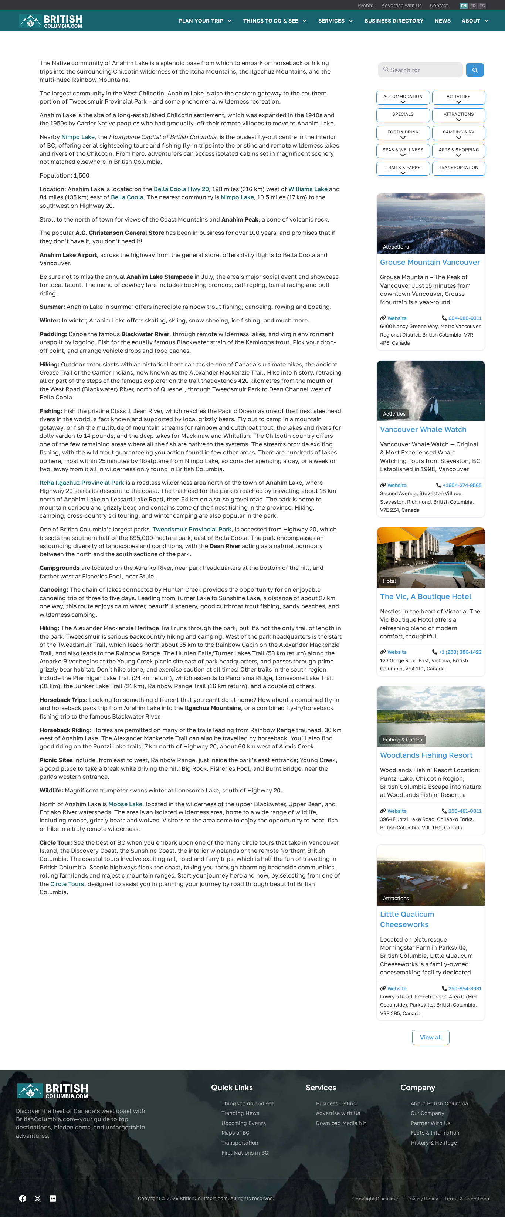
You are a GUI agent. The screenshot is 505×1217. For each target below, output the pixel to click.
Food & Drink (402, 132)
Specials (403, 114)
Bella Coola (127, 197)
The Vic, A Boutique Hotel (426, 596)
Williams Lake (308, 189)
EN (464, 6)
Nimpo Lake (78, 137)
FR (473, 6)
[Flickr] (53, 1198)
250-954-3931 (465, 988)
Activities (459, 96)
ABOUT (471, 20)
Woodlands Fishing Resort (426, 754)
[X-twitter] (37, 1198)
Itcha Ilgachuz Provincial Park (82, 482)
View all (431, 1037)
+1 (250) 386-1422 (460, 652)
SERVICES (331, 20)
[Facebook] (22, 1198)
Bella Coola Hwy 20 (181, 189)
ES (482, 6)
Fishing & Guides (402, 740)
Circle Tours (67, 884)
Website (397, 318)
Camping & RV (458, 132)
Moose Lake (125, 804)
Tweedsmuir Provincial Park (192, 529)
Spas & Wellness (403, 149)
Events (365, 5)
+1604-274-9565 (462, 485)
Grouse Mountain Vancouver (430, 261)
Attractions (459, 114)
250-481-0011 (465, 811)
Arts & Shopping (459, 149)
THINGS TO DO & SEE (270, 20)
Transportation (458, 167)
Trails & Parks (403, 167)
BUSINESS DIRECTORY (394, 20)
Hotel (389, 581)
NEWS (443, 20)
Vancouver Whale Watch (423, 429)
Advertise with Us (402, 5)
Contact (439, 5)
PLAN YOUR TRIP (201, 20)
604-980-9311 (465, 318)
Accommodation (403, 96)
